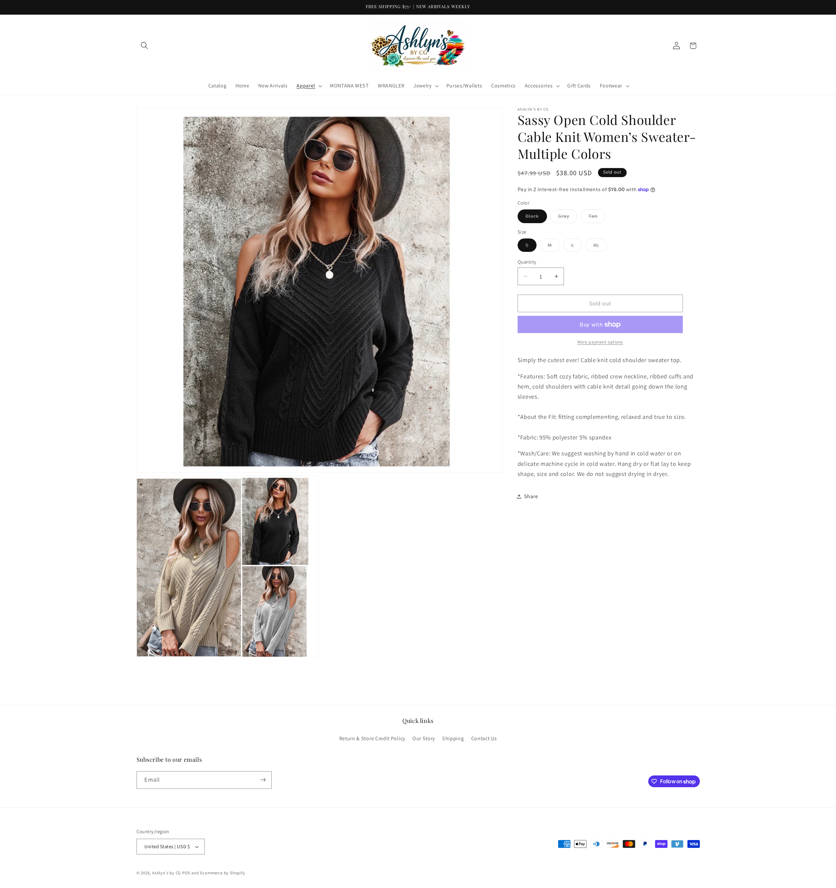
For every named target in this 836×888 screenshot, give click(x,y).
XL (600, 246)
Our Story (423, 738)
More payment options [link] (600, 342)
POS (186, 873)
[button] (145, 46)
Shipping (453, 738)
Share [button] (531, 496)
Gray (567, 217)
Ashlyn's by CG (166, 873)
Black (536, 217)
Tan (596, 217)
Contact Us (484, 738)
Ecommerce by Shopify (222, 873)
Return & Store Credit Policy (372, 738)
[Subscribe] (263, 780)
